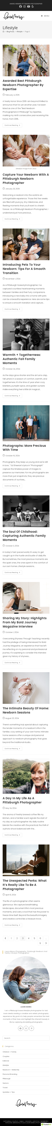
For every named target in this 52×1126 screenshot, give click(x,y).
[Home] (3, 31)
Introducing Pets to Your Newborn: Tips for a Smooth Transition (24, 269)
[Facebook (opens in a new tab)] (21, 6)
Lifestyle (6, 1065)
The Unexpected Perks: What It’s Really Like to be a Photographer (25, 885)
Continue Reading (13, 125)
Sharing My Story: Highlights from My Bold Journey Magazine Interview (25, 622)
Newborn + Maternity (11, 1070)
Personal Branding (10, 1074)
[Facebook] (20, 1028)
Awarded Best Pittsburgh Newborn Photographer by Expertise (23, 85)
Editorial (6, 1061)
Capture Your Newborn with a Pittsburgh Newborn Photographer (26, 179)
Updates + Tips (9, 1092)
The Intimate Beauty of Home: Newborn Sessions (26, 710)
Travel (5, 1087)
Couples (6, 1056)
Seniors (6, 1083)
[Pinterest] (31, 1028)
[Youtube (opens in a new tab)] (28, 6)
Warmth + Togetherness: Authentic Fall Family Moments (22, 359)
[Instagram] (26, 1028)
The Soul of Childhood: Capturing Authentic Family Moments (24, 536)
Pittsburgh (6, 1078)
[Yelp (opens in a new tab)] (32, 6)
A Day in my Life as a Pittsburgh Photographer (22, 800)
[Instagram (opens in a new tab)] (24, 6)
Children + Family (9, 1052)
